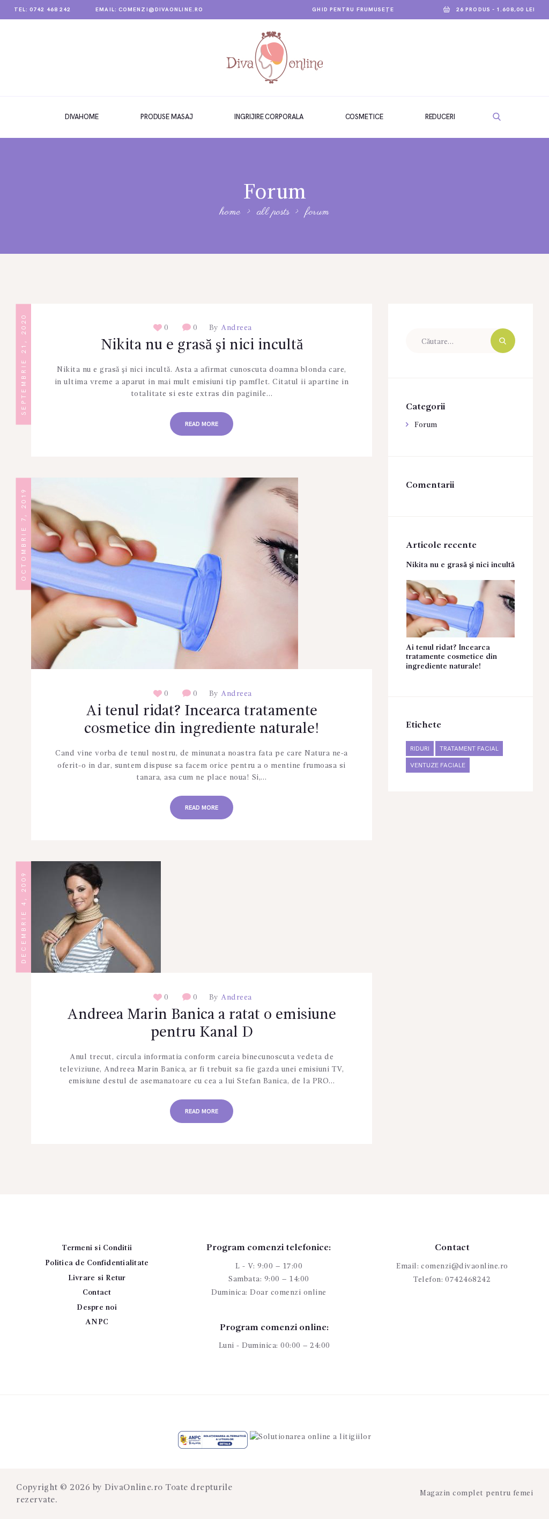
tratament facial (469, 749)
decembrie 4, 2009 (23, 917)
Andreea (235, 328)
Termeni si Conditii (97, 1248)
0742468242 (468, 1279)
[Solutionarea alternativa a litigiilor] (213, 1437)
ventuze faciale (437, 765)
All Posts (273, 212)
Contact (97, 1292)
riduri (419, 749)
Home (230, 212)
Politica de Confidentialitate (97, 1263)
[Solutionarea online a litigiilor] (310, 1437)
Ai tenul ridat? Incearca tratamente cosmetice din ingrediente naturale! (202, 720)
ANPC (96, 1322)
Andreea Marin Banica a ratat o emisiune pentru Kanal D (201, 1024)
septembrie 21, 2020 (23, 364)
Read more (201, 424)
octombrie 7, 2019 (23, 534)
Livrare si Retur (97, 1278)
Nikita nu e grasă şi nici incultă (202, 345)
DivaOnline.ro (134, 1488)
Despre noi (97, 1307)
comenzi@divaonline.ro (464, 1266)
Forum (425, 425)
